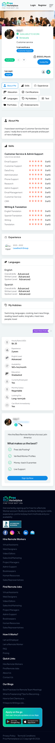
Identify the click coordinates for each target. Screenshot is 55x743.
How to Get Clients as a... (14, 698)
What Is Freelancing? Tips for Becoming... (22, 694)
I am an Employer (11, 640)
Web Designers (10, 549)
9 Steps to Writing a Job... (14, 702)
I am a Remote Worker (13, 644)
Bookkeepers (9, 571)
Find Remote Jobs (12, 586)
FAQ (5, 648)
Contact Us (8, 677)
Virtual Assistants (10, 544)
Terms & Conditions (26, 735)
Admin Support (10, 566)
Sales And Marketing (12, 558)
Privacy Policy (9, 735)
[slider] (36, 161)
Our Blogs (8, 684)
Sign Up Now (27, 478)
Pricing (6, 653)
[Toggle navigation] (51, 5)
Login (33, 5)
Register (42, 5)
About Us (7, 673)
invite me (44, 62)
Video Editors (9, 553)
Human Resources (11, 575)
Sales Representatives (13, 580)
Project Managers (11, 562)
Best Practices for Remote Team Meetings (22, 689)
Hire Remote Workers (14, 539)
